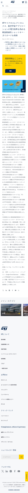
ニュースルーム (5, 394)
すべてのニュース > (7, 12)
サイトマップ (4, 420)
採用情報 (3, 358)
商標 (23, 484)
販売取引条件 (17, 484)
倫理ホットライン (5, 437)
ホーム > (4, 11)
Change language (14, 490)
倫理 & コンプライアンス (7, 432)
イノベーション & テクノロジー (9, 354)
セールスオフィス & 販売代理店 (9, 384)
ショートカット (5, 415)
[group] (11, 310)
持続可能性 (4, 349)
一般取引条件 (4, 368)
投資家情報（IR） (5, 344)
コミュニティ (4, 389)
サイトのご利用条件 (8, 484)
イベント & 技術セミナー (7, 399)
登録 (10, 70)
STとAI (3, 404)
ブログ (2, 363)
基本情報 (3, 339)
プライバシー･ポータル (7, 441)
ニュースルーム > (11, 11)
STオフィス (4, 380)
